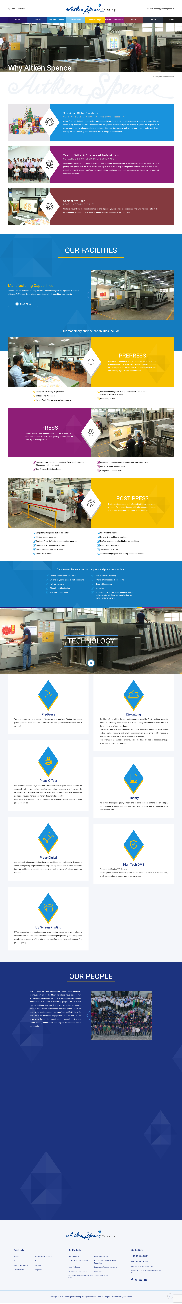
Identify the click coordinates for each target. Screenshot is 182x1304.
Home (17, 20)
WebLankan (127, 1297)
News (133, 20)
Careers (153, 20)
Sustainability (76, 20)
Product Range (95, 20)
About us (37, 20)
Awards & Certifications (114, 20)
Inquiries (172, 20)
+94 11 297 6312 (139, 1261)
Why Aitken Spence (56, 20)
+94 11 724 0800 (18, 8)
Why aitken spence (21, 1265)
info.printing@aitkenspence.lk (162, 8)
